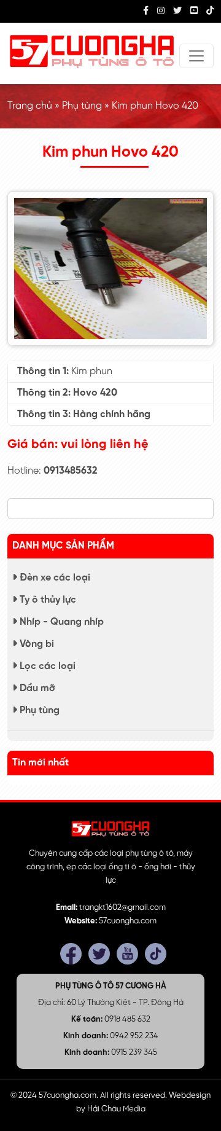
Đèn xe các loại (53, 578)
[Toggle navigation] (196, 56)
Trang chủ (29, 106)
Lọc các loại (46, 666)
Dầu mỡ (36, 688)
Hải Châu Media (116, 1109)
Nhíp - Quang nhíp (60, 622)
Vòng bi (35, 644)
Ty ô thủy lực (46, 600)
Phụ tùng (82, 106)
